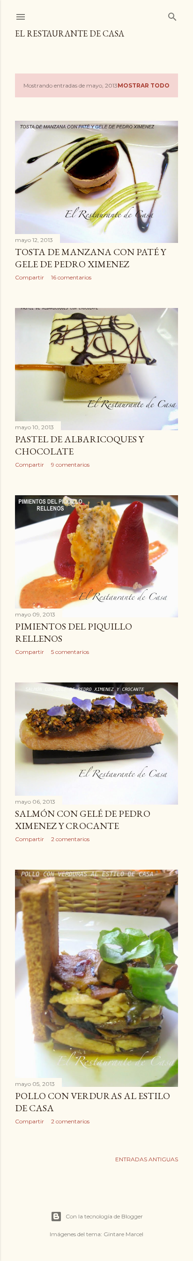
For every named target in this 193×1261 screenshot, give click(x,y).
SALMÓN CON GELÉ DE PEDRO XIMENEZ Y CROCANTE (82, 819)
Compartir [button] (29, 277)
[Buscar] (172, 15)
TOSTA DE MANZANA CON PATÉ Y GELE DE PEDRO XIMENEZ (90, 258)
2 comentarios (70, 839)
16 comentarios (71, 277)
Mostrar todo (144, 85)
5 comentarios (70, 651)
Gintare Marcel (123, 1234)
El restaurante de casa (69, 33)
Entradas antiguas (146, 1159)
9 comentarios (70, 464)
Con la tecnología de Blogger (104, 1216)
